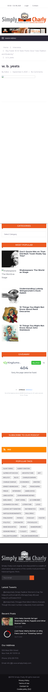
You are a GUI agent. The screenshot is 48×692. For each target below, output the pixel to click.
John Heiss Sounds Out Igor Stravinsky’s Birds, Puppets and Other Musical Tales (30, 620)
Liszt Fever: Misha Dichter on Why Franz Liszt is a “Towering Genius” (29, 632)
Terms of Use (24, 683)
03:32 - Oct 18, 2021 (14, 6)
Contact (35, 6)
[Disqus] (24, 132)
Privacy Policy (24, 680)
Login (27, 6)
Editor (6, 72)
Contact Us (24, 686)
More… (17, 572)
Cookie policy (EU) (24, 689)
